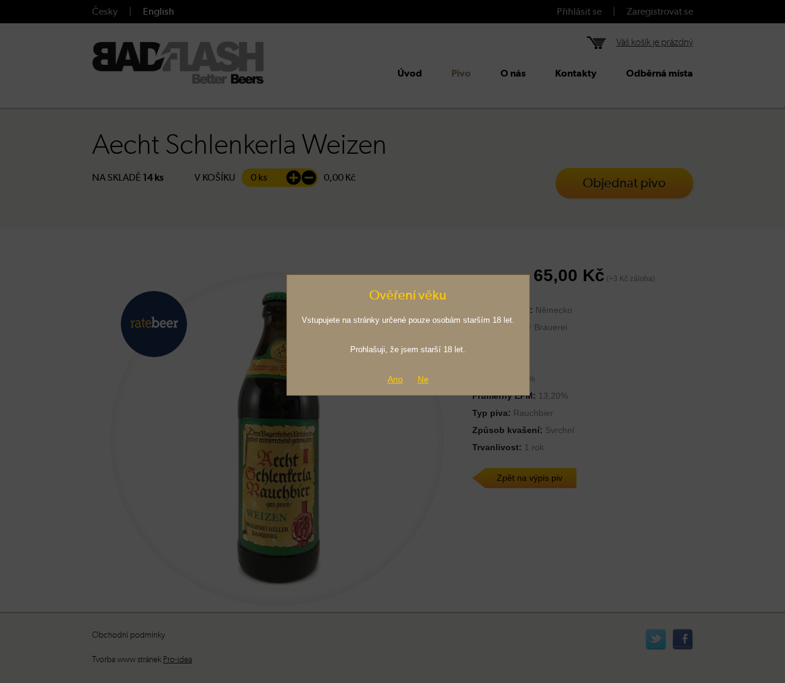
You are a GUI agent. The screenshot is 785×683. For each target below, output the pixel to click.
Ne (423, 379)
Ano (395, 379)
